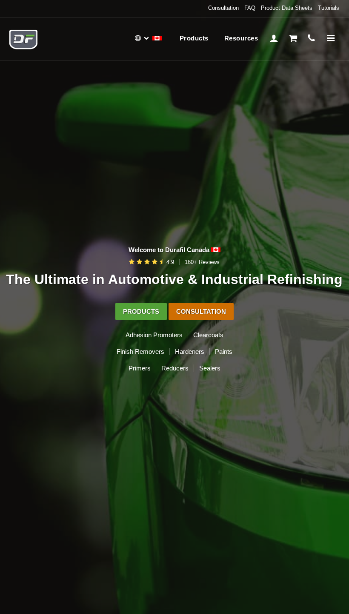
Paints (223, 351)
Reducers (175, 368)
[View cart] (293, 37)
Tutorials (328, 8)
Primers (140, 368)
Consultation (223, 8)
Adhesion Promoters (154, 335)
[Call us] (311, 37)
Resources (241, 38)
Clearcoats (208, 335)
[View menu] (331, 37)
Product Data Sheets (286, 8)
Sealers (209, 368)
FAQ (249, 8)
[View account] (274, 37)
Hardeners (189, 351)
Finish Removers (140, 351)
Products (194, 38)
